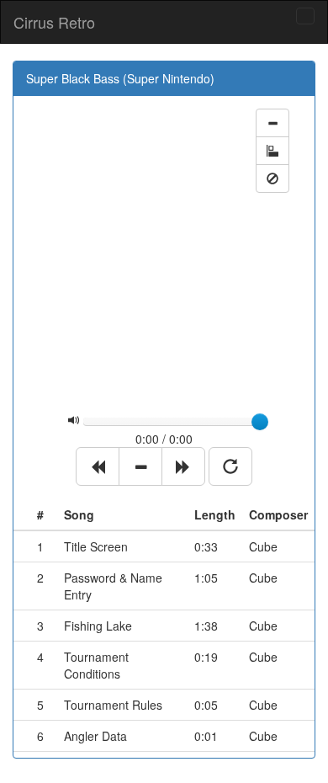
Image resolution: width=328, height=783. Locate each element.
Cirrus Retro (54, 22)
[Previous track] (97, 466)
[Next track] (183, 466)
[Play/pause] (140, 466)
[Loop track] (230, 466)
